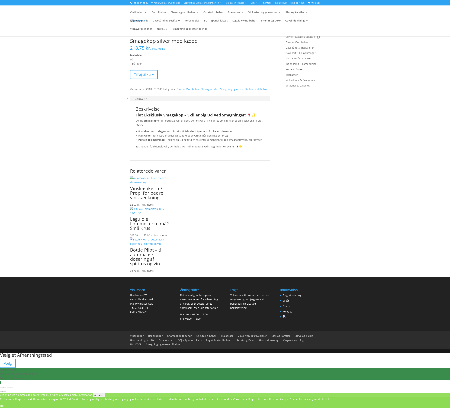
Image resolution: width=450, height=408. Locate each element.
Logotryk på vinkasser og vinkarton (201, 3)
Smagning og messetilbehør (236, 89)
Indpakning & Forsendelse (301, 64)
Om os (286, 306)
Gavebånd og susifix (165, 20)
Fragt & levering (292, 295)
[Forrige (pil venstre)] (1, 391)
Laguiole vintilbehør (244, 20)
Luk (2, 405)
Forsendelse (192, 20)
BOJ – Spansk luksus (216, 20)
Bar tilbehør (159, 12)
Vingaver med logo (141, 29)
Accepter (99, 395)
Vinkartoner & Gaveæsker (300, 80)
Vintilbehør (137, 12)
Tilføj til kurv (144, 74)
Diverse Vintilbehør (188, 89)
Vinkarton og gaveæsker (262, 12)
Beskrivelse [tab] (140, 99)
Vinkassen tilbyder (235, 3)
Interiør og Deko (271, 20)
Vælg (8, 363)
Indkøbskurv (281, 3)
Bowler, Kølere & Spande (300, 36)
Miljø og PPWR (297, 3)
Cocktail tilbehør (213, 12)
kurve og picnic (139, 20)
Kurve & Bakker (295, 69)
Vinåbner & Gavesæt (298, 85)
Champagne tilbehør (183, 12)
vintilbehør (261, 89)
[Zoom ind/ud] (1, 387)
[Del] (8, 387)
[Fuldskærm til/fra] (5, 387)
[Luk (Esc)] (12, 387)
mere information (82, 395)
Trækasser (234, 12)
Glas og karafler (294, 12)
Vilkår (253, 3)
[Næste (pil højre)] (5, 391)
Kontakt (267, 3)
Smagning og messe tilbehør (190, 29)
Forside (176, 3)
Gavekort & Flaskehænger (301, 53)
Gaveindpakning (295, 20)
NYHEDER (162, 29)
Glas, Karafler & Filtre (298, 58)
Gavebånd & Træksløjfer (300, 47)
